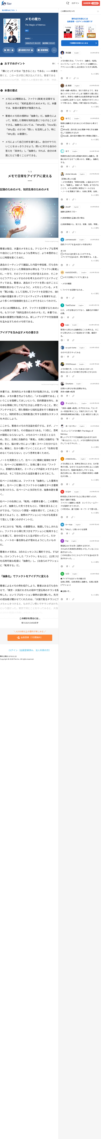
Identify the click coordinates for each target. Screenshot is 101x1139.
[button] (79, 66)
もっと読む (95, 74)
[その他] (54, 50)
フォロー (76, 53)
